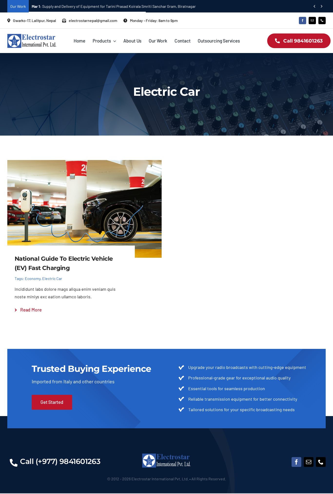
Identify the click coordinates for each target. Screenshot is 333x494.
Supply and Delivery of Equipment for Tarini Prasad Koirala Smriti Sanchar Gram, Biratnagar (114, 6)
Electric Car (52, 278)
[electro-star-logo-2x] (31, 35)
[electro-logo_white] (166, 455)
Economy (32, 278)
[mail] (312, 20)
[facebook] (302, 20)
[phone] (322, 20)
